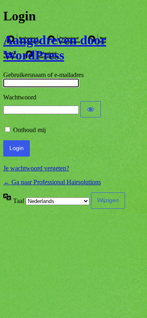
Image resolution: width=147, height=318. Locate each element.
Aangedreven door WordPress (54, 47)
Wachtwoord (19, 97)
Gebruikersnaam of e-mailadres (43, 74)
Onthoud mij (29, 129)
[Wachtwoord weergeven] (90, 109)
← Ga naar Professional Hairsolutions (52, 182)
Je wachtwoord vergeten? (36, 168)
